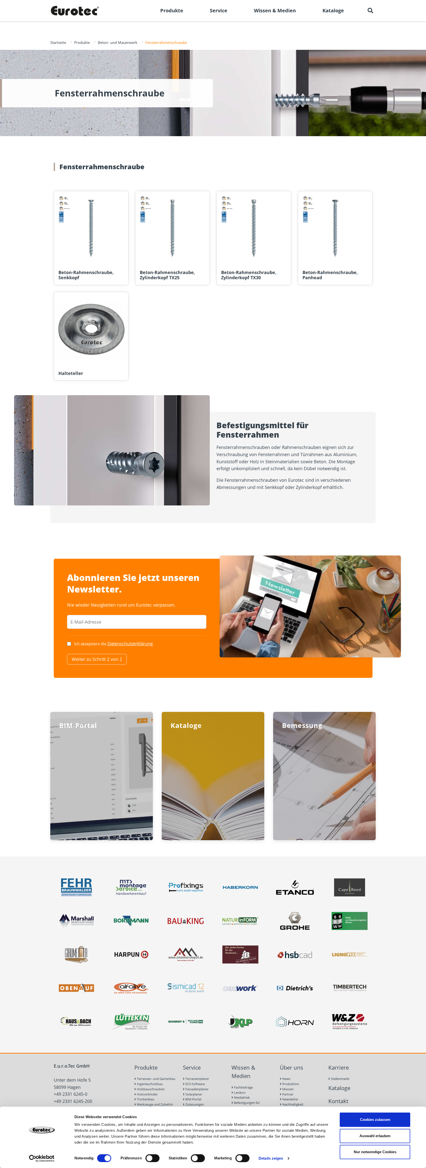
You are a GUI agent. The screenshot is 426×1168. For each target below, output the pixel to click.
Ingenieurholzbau (149, 1084)
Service (192, 1067)
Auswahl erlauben (374, 1136)
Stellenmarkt (340, 1078)
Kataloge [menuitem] (333, 10)
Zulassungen (194, 1104)
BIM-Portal (193, 1099)
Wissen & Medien (243, 1072)
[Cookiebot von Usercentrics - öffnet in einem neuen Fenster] (41, 1158)
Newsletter (290, 1099)
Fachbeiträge (243, 1087)
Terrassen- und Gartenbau (155, 1078)
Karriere (338, 1067)
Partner (287, 1094)
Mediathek (241, 1097)
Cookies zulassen (375, 1119)
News (286, 1078)
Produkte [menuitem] (171, 10)
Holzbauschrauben (150, 1089)
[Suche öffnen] (370, 10)
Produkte (82, 42)
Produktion (290, 1084)
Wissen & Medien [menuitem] (275, 10)
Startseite (58, 42)
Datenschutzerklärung (130, 644)
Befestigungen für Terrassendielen (245, 1105)
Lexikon (239, 1092)
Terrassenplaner (197, 1078)
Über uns (291, 1067)
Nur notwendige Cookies (375, 1152)
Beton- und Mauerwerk (117, 42)
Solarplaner (193, 1094)
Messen (288, 1089)
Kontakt (338, 1101)
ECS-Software (195, 1084)
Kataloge (339, 1088)
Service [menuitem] (218, 10)
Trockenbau (145, 1099)
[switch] (152, 1158)
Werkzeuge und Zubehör (154, 1104)
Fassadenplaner (197, 1089)
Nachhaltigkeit (292, 1104)
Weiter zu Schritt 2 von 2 (97, 659)
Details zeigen (271, 1158)
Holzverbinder (147, 1094)
